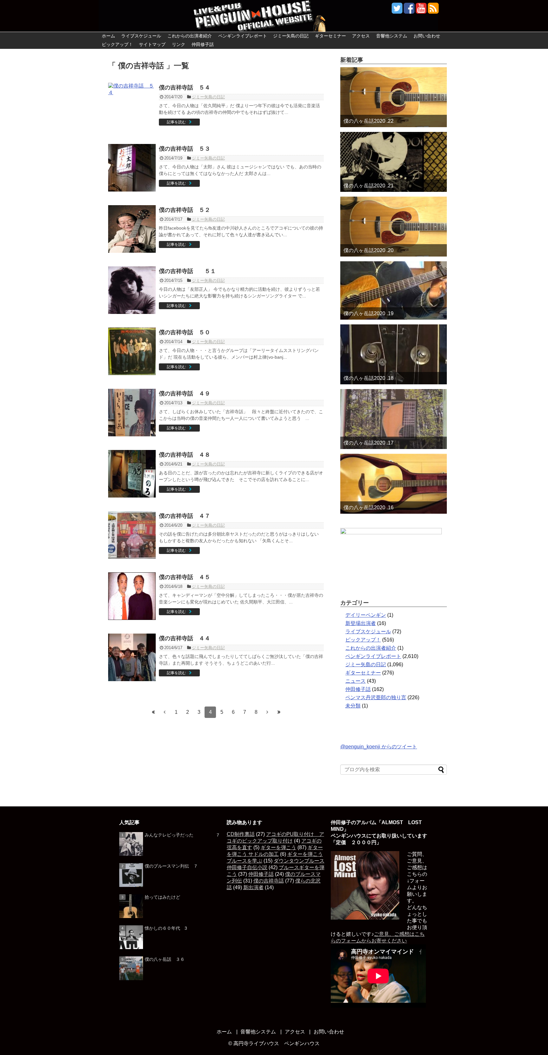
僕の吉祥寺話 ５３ (184, 149)
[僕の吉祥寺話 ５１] (132, 290)
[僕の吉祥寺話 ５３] (132, 168)
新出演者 (253, 887)
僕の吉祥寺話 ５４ (184, 87)
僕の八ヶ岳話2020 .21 (368, 185)
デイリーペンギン (365, 615)
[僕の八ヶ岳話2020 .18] (393, 354)
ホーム (108, 35)
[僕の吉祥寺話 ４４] (132, 657)
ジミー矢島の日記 (291, 35)
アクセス (361, 35)
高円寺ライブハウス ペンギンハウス (276, 1043)
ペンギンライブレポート (242, 35)
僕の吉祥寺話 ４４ (184, 638)
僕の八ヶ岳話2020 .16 (368, 507)
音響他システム (391, 35)
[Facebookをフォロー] (409, 10)
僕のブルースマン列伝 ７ (171, 866)
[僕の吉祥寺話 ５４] (132, 106)
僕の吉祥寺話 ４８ (184, 455)
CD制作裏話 (241, 834)
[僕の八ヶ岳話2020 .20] (393, 227)
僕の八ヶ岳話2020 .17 (368, 443)
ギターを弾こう (278, 847)
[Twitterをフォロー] (397, 10)
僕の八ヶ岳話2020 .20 (368, 250)
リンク (178, 44)
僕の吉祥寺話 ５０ (184, 332)
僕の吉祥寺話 (268, 880)
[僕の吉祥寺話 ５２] (132, 229)
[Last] (278, 712)
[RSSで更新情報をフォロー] (433, 10)
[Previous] (164, 712)
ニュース (355, 681)
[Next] (267, 712)
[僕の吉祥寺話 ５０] (132, 351)
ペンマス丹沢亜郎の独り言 (375, 697)
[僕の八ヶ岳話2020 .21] (393, 162)
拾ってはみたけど (162, 897)
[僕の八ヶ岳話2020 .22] (393, 97)
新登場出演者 (360, 623)
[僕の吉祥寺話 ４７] (132, 535)
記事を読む (176, 122)
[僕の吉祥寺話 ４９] (132, 412)
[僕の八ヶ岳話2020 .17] (393, 419)
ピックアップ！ (117, 44)
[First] (153, 712)
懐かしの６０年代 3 (166, 928)
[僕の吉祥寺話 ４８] (132, 474)
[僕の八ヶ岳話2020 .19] (393, 290)
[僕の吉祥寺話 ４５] (132, 596)
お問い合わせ (427, 35)
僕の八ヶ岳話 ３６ (165, 959)
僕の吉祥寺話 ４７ (184, 516)
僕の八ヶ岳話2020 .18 (368, 378)
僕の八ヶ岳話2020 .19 (368, 313)
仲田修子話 (203, 44)
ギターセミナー (330, 35)
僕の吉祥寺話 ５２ (184, 210)
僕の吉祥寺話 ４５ (184, 577)
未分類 (353, 705)
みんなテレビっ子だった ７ (182, 834)
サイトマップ (152, 44)
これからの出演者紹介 (189, 35)
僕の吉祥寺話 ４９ (184, 393)
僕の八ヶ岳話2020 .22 (368, 121)
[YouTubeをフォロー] (421, 10)
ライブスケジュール (141, 35)
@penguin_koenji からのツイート (378, 746)
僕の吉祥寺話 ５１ (187, 271)
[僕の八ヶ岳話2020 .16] (393, 484)
